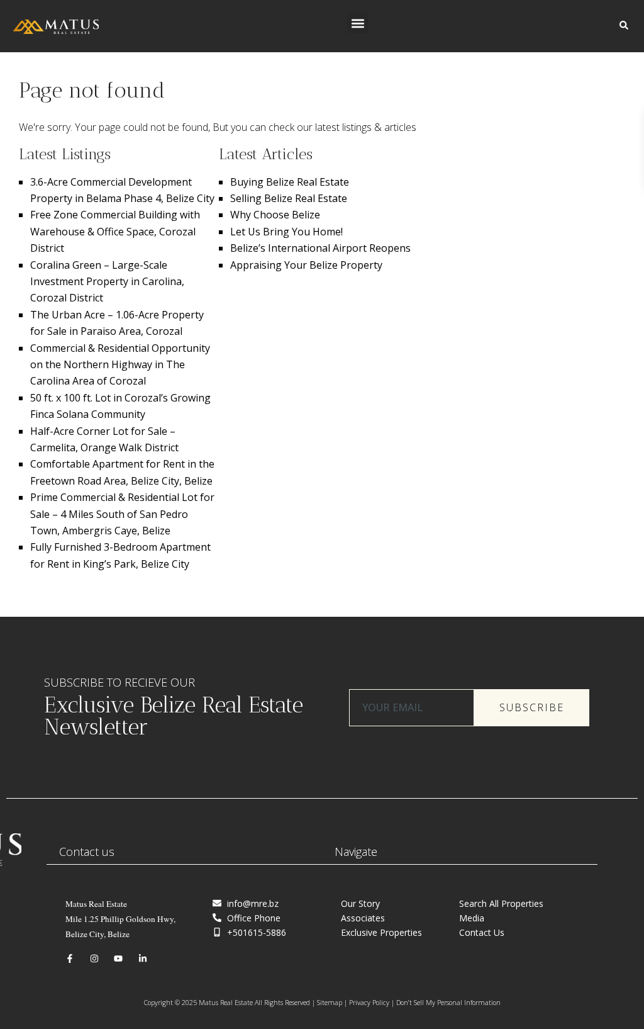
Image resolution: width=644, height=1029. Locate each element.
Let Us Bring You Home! (286, 232)
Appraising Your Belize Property (306, 265)
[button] (357, 23)
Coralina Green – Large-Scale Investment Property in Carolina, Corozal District (107, 281)
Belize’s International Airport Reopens (320, 248)
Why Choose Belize (275, 215)
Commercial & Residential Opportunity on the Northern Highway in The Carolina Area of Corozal (120, 364)
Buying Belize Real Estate (289, 182)
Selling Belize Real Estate (288, 198)
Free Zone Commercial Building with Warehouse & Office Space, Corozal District (115, 231)
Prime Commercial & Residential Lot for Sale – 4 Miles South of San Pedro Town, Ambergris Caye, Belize (122, 513)
